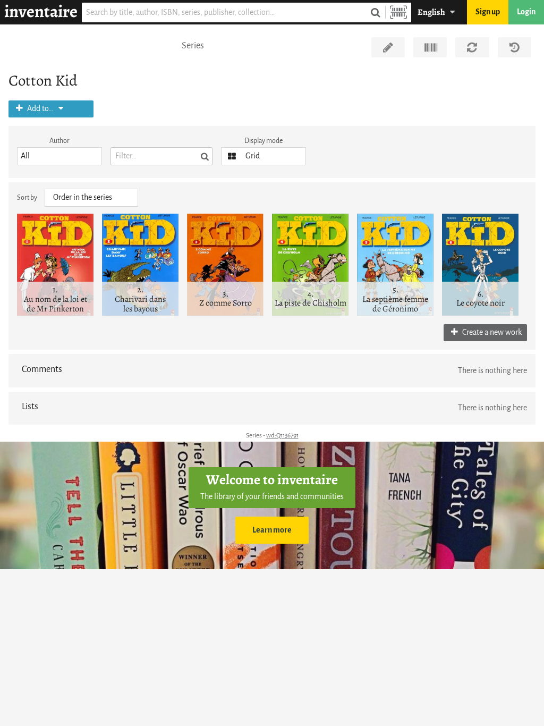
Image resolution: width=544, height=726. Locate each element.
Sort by (27, 197)
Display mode (263, 140)
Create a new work (491, 332)
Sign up (487, 12)
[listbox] (59, 156)
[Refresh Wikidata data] (472, 47)
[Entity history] (514, 47)
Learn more (272, 530)
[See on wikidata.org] (430, 47)
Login (526, 12)
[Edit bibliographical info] (388, 47)
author (59, 140)
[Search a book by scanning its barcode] (398, 12)
